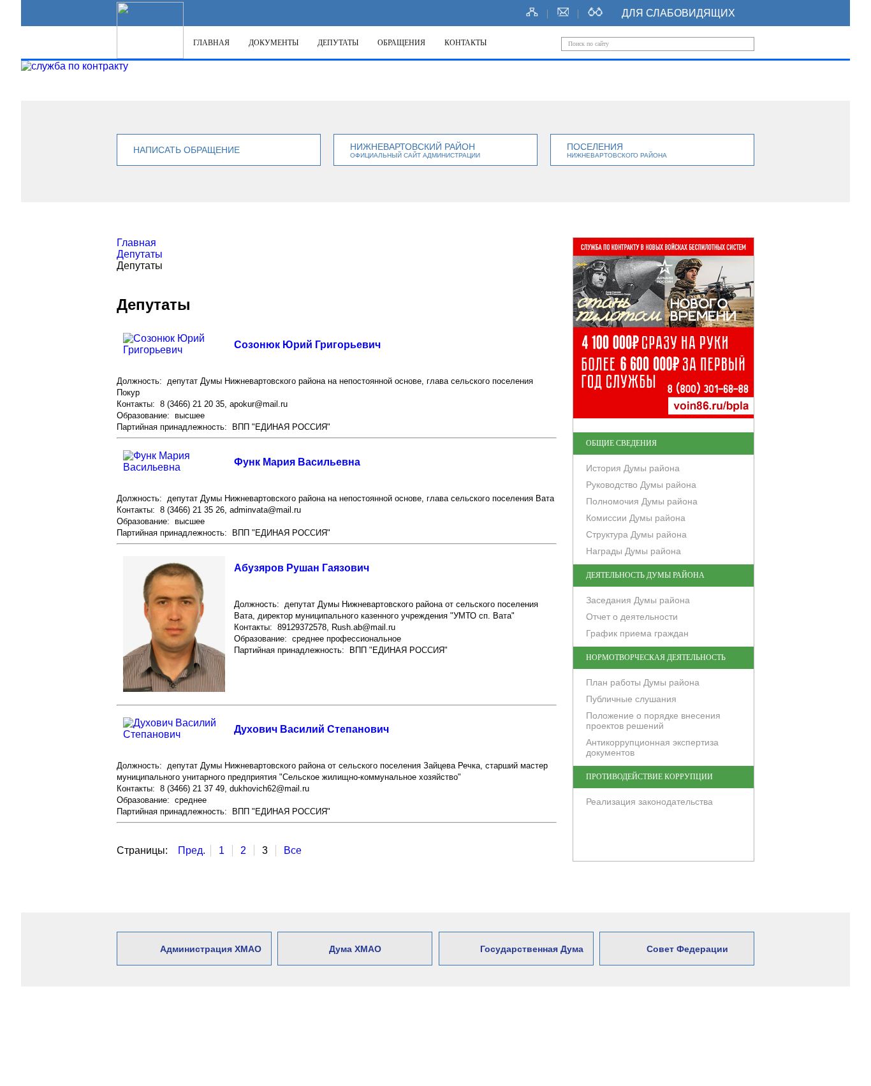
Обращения (401, 42)
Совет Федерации (687, 949)
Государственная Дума (531, 949)
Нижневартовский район (415, 150)
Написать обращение (186, 150)
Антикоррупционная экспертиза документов (652, 747)
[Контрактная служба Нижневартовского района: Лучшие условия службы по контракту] (74, 66)
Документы (273, 42)
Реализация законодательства (649, 801)
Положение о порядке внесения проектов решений (653, 720)
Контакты (465, 42)
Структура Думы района (636, 534)
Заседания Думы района (638, 600)
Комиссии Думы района (635, 518)
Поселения (617, 150)
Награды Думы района (633, 551)
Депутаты (338, 42)
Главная (211, 42)
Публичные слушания (631, 699)
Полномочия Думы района (642, 501)
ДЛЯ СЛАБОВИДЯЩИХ (678, 13)
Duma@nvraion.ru (539, 1048)
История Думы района (633, 468)
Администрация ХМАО (210, 949)
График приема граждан (637, 633)
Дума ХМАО (355, 949)
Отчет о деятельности (632, 617)
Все (293, 850)
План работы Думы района (642, 682)
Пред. (191, 850)
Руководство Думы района (641, 485)
